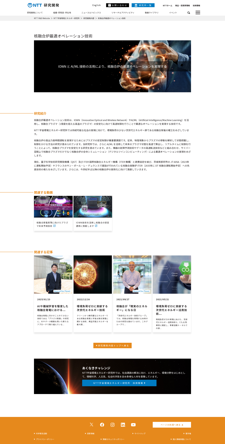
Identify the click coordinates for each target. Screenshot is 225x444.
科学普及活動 (41, 433)
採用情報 (196, 5)
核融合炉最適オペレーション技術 (112, 18)
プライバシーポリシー (45, 439)
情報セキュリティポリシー (113, 439)
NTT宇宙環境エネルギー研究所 (67, 18)
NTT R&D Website (42, 18)
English (96, 5)
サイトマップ (140, 433)
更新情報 (90, 433)
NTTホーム (167, 5)
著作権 (188, 433)
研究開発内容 (88, 18)
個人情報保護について (182, 439)
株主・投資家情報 (182, 5)
